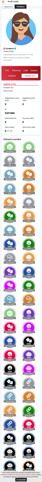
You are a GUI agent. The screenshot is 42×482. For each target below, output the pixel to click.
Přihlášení (20, 7)
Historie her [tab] (8, 91)
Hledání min (30, 76)
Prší (7, 70)
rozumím (22, 480)
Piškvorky (16, 70)
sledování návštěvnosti (8, 475)
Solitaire (12, 76)
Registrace (8, 7)
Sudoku (34, 70)
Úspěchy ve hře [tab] (9, 84)
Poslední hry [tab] (8, 87)
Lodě (25, 70)
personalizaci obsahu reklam (26, 475)
